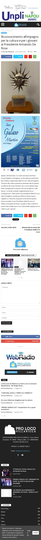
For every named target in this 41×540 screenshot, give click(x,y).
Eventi (3, 267)
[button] (37, 24)
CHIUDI (35, 533)
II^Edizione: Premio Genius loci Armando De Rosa (24, 470)
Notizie (4, 33)
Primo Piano (5, 508)
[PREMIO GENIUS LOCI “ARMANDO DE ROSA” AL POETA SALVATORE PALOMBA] (7, 263)
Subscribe (35, 341)
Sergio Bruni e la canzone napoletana (34, 269)
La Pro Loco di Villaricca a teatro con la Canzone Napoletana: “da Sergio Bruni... (18, 385)
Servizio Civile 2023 (8, 227)
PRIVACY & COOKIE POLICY (20, 446)
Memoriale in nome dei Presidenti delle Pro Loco (31, 229)
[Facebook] (18, 455)
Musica (3, 524)
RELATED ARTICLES (12, 255)
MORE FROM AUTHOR (27, 255)
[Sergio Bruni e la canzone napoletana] (34, 263)
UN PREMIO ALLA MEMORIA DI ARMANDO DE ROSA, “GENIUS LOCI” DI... (25, 492)
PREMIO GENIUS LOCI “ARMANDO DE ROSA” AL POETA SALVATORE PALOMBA (26, 481)
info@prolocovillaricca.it (22, 451)
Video (3, 521)
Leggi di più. (28, 533)
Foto (2, 518)
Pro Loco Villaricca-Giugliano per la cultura (16, 400)
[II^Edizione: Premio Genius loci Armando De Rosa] (6, 472)
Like (37, 336)
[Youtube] (23, 455)
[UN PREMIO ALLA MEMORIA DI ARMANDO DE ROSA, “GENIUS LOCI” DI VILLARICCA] (20, 263)
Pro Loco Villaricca (8, 51)
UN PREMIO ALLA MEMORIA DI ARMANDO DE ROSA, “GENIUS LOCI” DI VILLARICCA (20, 271)
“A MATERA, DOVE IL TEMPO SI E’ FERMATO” (17, 393)
